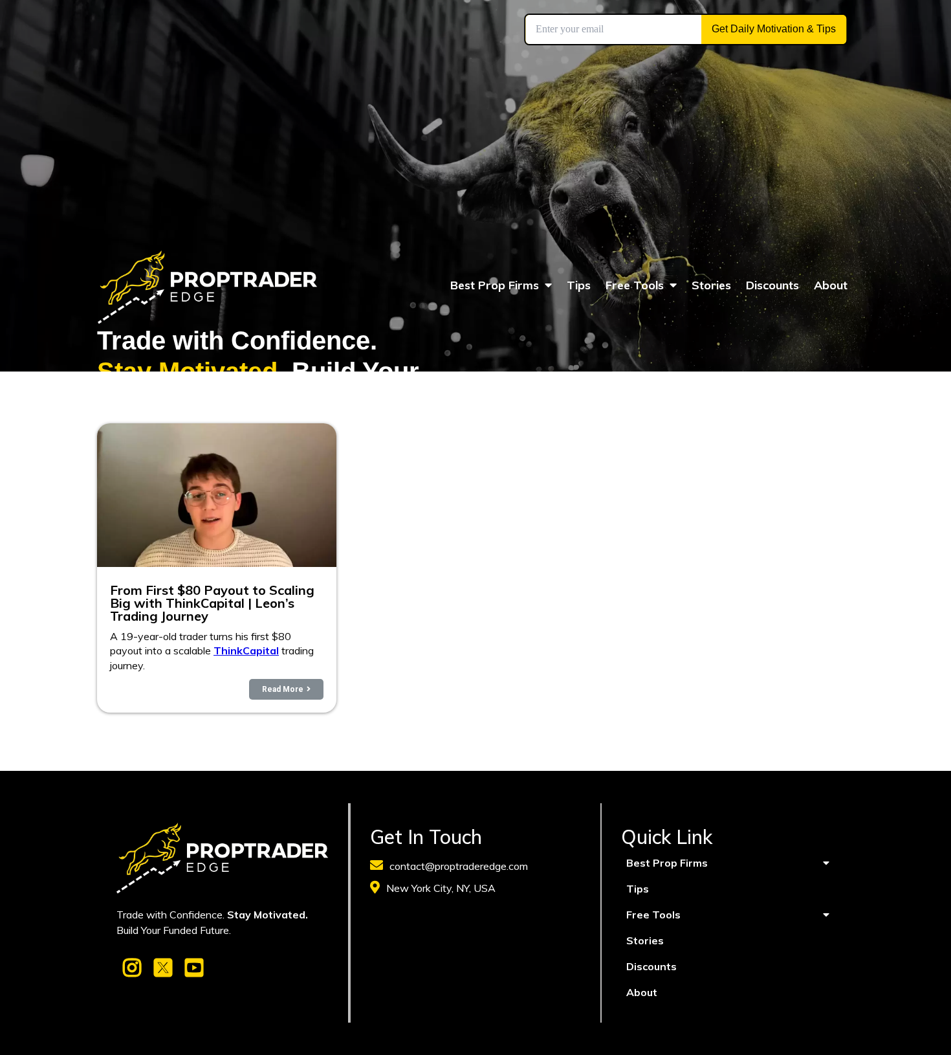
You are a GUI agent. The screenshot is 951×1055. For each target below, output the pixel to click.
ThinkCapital (246, 650)
